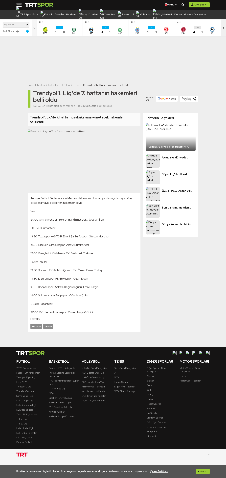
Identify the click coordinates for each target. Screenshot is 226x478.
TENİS (119, 361)
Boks (149, 385)
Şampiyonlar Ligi (24, 395)
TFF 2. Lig (21, 419)
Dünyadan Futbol (25, 409)
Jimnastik (152, 436)
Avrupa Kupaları (57, 411)
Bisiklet (150, 380)
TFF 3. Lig (21, 423)
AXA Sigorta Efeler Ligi (93, 372)
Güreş (150, 394)
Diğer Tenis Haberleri (124, 386)
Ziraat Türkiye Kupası (27, 414)
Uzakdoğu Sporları (156, 426)
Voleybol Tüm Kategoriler (94, 368)
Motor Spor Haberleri (190, 380)
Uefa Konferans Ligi (26, 405)
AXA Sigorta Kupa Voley (94, 382)
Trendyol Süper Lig (25, 377)
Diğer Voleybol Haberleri (94, 400)
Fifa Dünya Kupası (25, 437)
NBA (51, 393)
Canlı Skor (7, 31)
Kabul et (202, 471)
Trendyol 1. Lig (23, 386)
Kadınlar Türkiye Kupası (60, 402)
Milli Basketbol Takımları (61, 407)
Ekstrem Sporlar (155, 417)
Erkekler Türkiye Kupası (60, 397)
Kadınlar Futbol (24, 442)
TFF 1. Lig (64, 85)
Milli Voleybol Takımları (93, 386)
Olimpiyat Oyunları (156, 422)
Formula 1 (184, 376)
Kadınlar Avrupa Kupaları (61, 416)
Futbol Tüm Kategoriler (28, 372)
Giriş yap (199, 4)
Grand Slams (121, 382)
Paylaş (186, 98)
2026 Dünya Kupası (26, 368)
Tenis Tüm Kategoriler (125, 368)
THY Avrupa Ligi (57, 388)
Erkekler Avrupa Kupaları (94, 395)
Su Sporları (152, 431)
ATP (116, 372)
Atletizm (151, 376)
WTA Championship (124, 391)
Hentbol (151, 408)
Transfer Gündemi (25, 391)
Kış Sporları (152, 413)
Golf (149, 389)
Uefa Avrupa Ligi (24, 400)
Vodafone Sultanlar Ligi (93, 377)
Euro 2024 (21, 382)
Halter (150, 399)
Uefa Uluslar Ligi (24, 428)
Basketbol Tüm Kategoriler (62, 368)
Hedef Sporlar (154, 403)
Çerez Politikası (159, 471)
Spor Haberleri (36, 85)
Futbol (52, 85)
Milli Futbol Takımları (26, 432)
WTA (116, 377)
